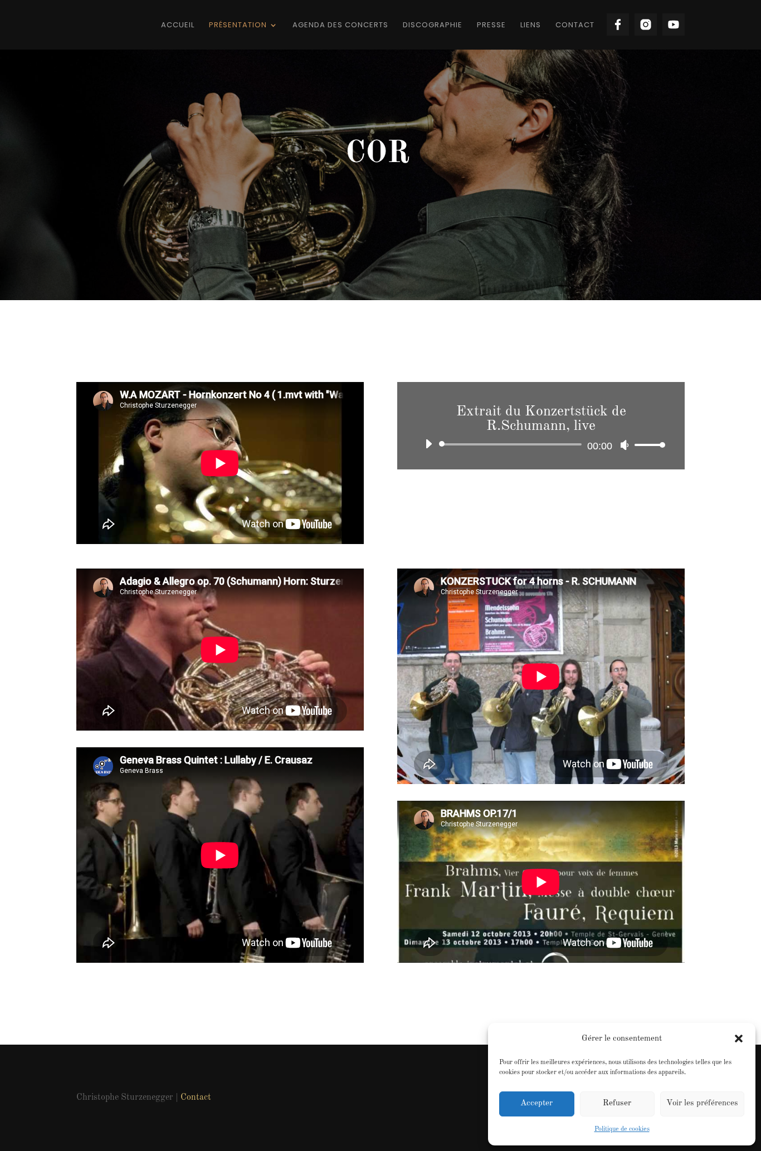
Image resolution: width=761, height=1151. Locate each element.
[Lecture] (428, 444)
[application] (540, 444)
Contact (196, 1097)
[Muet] (624, 445)
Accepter (536, 1103)
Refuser (617, 1103)
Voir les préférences (702, 1103)
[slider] (646, 444)
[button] (738, 1038)
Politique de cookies (622, 1129)
